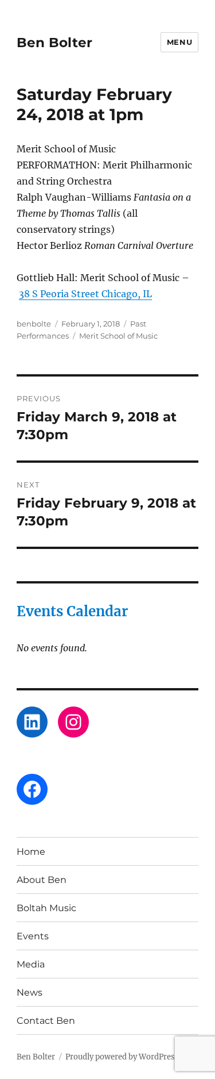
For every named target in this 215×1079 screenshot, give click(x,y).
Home (31, 851)
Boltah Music (46, 908)
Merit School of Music (118, 335)
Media (31, 964)
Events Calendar (72, 611)
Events (33, 936)
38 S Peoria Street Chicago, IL (85, 293)
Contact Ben (46, 1020)
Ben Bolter (54, 42)
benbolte (34, 323)
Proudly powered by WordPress (122, 1057)
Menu (179, 42)
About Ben (42, 879)
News (29, 992)
